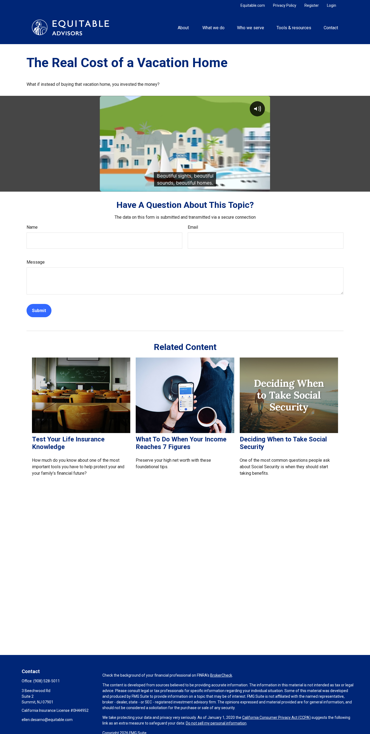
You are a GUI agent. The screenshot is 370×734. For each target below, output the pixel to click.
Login (331, 5)
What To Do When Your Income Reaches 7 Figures (181, 443)
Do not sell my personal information (216, 723)
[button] (184, 27)
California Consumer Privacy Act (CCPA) (276, 717)
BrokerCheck (221, 675)
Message (36, 262)
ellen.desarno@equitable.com (47, 719)
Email (193, 227)
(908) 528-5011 (46, 681)
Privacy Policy (284, 5)
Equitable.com (253, 5)
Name (32, 227)
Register (311, 5)
